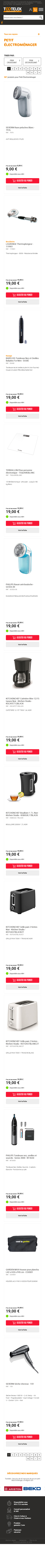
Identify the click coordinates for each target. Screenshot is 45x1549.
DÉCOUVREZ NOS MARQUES (22, 1473)
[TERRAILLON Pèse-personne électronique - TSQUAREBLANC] (22, 444)
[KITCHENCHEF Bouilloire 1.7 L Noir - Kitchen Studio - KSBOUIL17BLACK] (22, 787)
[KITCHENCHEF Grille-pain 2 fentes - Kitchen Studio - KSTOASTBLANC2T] (22, 1015)
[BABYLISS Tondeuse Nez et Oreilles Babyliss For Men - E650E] (22, 330)
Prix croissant (12, 61)
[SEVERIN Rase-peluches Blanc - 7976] (22, 101)
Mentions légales (11, 1540)
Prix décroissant (31, 61)
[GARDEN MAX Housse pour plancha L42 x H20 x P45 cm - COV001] (22, 1244)
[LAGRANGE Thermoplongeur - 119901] (22, 216)
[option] (13, 1489)
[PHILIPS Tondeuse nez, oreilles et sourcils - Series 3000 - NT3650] (22, 1129)
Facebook (2, 22)
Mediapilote (22, 1540)
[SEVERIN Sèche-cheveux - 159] (22, 1358)
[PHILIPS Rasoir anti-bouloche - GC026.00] (22, 558)
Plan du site (33, 1540)
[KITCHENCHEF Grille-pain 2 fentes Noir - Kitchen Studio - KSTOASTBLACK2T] (22, 901)
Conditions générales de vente (22, 1542)
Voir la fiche (22, 188)
